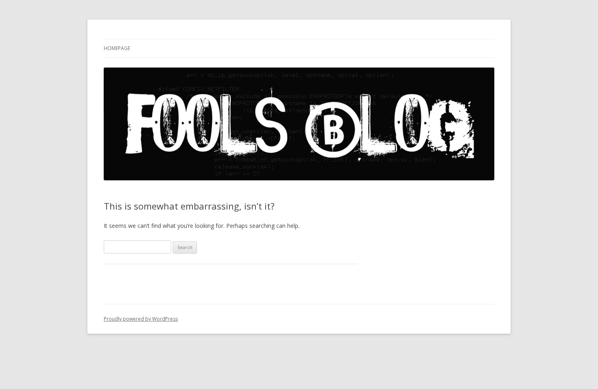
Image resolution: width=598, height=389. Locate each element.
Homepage (117, 48)
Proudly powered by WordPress (141, 318)
